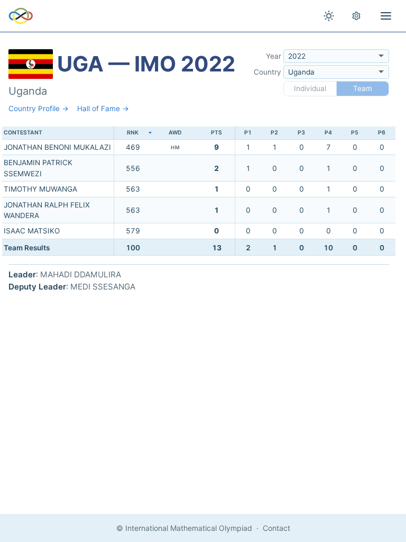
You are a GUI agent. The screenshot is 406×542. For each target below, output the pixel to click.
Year (273, 56)
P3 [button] (301, 132)
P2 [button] (274, 132)
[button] (133, 133)
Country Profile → (38, 108)
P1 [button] (248, 132)
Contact (276, 527)
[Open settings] (356, 15)
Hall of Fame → (103, 108)
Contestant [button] (23, 132)
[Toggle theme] (328, 15)
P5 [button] (354, 132)
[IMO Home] (20, 15)
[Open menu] (386, 16)
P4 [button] (328, 132)
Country (267, 72)
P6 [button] (381, 132)
